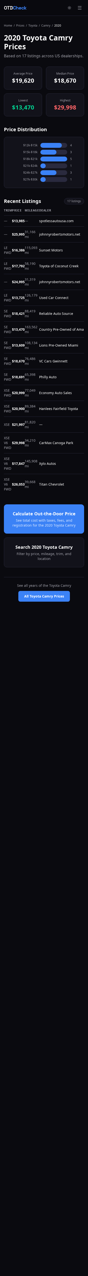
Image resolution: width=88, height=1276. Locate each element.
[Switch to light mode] (69, 8)
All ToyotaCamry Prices (44, 596)
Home (8, 26)
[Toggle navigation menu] (79, 7)
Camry (45, 26)
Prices (20, 26)
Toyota (32, 26)
